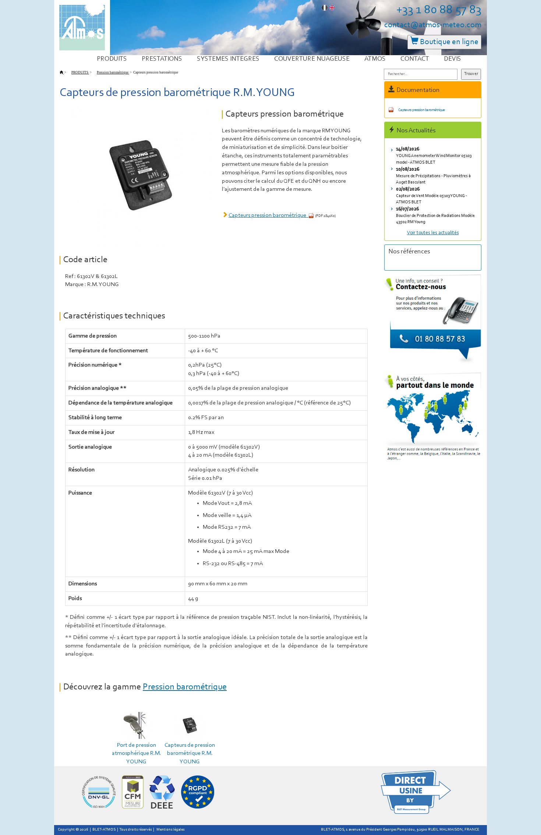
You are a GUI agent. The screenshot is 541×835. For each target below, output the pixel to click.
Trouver (471, 74)
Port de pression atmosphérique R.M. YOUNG (136, 753)
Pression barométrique (185, 687)
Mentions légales (170, 830)
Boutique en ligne (448, 42)
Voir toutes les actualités (433, 233)
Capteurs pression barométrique (268, 215)
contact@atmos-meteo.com (432, 25)
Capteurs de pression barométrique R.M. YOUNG (190, 753)
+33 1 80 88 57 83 (438, 10)
